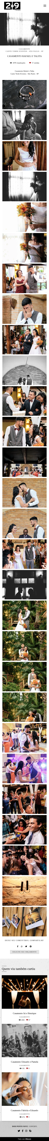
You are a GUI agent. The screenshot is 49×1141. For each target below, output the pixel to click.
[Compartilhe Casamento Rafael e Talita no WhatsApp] (22, 946)
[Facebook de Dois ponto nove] (22, 1131)
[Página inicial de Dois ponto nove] (12, 6)
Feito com (24, 1139)
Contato (33, 1126)
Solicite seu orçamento (24, 952)
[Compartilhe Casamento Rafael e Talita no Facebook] (18, 946)
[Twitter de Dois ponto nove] (19, 1131)
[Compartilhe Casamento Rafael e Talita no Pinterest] (31, 946)
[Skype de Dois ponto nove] (30, 1131)
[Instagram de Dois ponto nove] (26, 1131)
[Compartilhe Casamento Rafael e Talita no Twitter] (26, 946)
